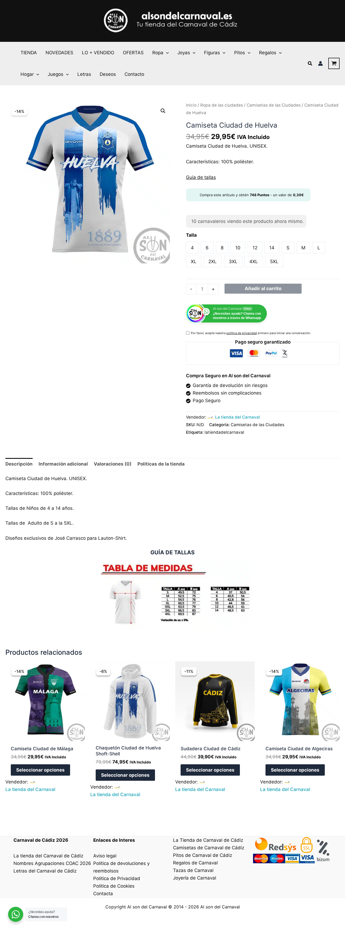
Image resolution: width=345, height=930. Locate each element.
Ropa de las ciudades (221, 105)
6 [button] (207, 247)
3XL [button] (233, 261)
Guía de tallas (201, 177)
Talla (191, 235)
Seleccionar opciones (40, 770)
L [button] (319, 247)
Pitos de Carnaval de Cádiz (202, 855)
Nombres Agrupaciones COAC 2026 (52, 863)
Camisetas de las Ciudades (274, 105)
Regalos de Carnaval (195, 862)
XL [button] (193, 261)
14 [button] (271, 247)
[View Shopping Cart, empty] (334, 63)
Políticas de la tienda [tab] (161, 464)
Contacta (103, 893)
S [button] (288, 247)
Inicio (191, 105)
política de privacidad (241, 333)
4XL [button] (253, 261)
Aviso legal (104, 855)
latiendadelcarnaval (224, 432)
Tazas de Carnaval (193, 870)
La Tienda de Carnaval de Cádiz (208, 840)
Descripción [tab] (19, 464)
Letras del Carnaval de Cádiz (45, 871)
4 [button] (192, 247)
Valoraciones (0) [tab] (113, 464)
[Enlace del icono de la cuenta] (320, 63)
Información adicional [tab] (63, 464)
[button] (166, 52)
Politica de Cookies (113, 886)
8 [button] (222, 247)
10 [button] (237, 247)
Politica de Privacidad (116, 878)
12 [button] (255, 247)
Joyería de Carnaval (194, 878)
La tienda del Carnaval (237, 417)
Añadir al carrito (263, 288)
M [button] (303, 247)
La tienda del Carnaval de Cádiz (48, 855)
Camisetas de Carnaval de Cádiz (208, 847)
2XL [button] (212, 261)
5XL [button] (274, 261)
